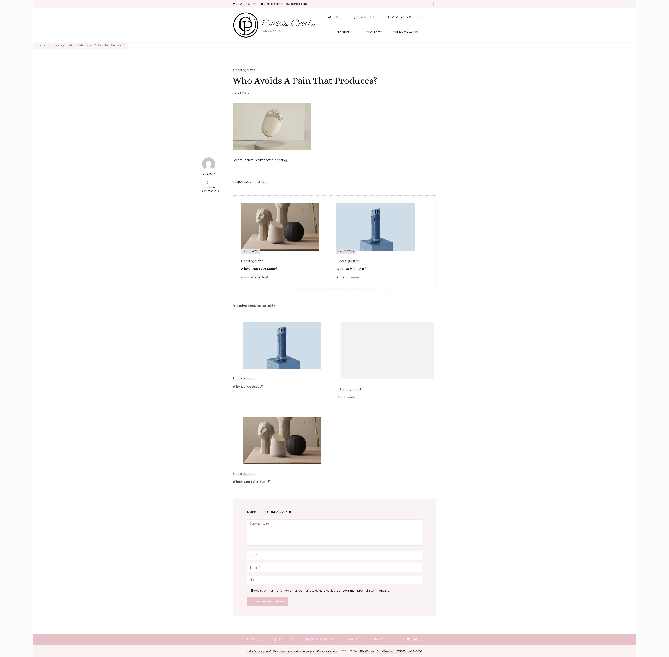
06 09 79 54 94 (245, 3)
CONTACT (374, 32)
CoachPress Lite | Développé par (293, 651)
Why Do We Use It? (248, 387)
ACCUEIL (335, 17)
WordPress (367, 651)
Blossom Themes (326, 651)
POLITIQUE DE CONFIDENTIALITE (398, 651)
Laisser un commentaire (208, 189)
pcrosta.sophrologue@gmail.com (285, 3)
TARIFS (343, 32)
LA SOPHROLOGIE (401, 17)
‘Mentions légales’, (259, 651)
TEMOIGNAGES (405, 32)
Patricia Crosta (287, 23)
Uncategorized (244, 70)
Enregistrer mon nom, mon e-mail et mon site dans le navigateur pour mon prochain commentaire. (320, 590)
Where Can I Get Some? (251, 482)
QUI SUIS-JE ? (364, 17)
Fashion (261, 181)
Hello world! (347, 397)
